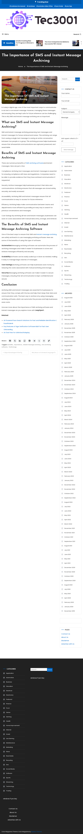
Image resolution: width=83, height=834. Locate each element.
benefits (10, 345)
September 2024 (70, 393)
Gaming (67, 210)
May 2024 (67, 411)
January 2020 (68, 607)
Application (68, 166)
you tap (69, 6)
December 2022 (69, 485)
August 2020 (68, 585)
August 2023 (68, 450)
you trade (59, 6)
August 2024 (68, 398)
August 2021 (68, 546)
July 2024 (67, 402)
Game (66, 205)
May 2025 (67, 359)
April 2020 (67, 598)
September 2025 (70, 341)
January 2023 (68, 480)
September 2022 (70, 498)
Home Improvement (71, 218)
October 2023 (68, 441)
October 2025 (68, 337)
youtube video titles (45, 6)
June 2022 (67, 511)
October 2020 (68, 576)
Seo (65, 258)
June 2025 (67, 354)
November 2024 (69, 385)
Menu (7, 34)
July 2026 (67, 302)
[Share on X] (15, 341)
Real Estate (68, 249)
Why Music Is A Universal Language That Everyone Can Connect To (44, 352)
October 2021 (68, 537)
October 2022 (68, 493)
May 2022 (67, 515)
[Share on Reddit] (34, 341)
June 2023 (67, 459)
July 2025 (67, 350)
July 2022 (67, 507)
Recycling (67, 253)
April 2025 (67, 363)
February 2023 (69, 476)
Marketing (67, 240)
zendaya (31, 6)
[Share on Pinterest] (29, 341)
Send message (68, 149)
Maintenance (68, 236)
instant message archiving (47, 234)
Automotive (68, 171)
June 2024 (67, 406)
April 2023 (67, 467)
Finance (67, 197)
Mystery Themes (36, 832)
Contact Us (65, 634)
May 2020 (67, 594)
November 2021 (69, 533)
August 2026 (68, 298)
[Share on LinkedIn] (20, 341)
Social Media (68, 262)
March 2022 (68, 524)
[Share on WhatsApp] (25, 341)
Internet (66, 223)
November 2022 (69, 489)
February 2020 (69, 602)
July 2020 (67, 589)
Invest (66, 227)
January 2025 (68, 376)
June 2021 (67, 554)
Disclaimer (65, 640)
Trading (66, 284)
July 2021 (67, 550)
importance (18, 345)
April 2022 (67, 520)
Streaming (67, 275)
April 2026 (67, 315)
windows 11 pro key (10, 799)
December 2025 (69, 328)
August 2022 (68, 502)
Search (76, 34)
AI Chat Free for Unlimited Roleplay (17, 332)
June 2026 (67, 306)
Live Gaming (68, 231)
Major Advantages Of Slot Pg (13, 352)
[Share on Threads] (44, 341)
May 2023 (67, 463)
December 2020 (69, 567)
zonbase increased (18, 6)
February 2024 (69, 424)
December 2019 (69, 611)
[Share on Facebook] (10, 341)
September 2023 (70, 446)
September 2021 (69, 541)
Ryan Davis (21, 92)
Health (66, 214)
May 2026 (67, 311)
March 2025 (68, 367)
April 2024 (67, 415)
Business (67, 175)
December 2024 (69, 380)
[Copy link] (49, 341)
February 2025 (69, 372)
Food (66, 201)
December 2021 (69, 528)
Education (67, 179)
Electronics (68, 188)
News (66, 245)
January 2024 (68, 428)
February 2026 (69, 319)
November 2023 (69, 437)
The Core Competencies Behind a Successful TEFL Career (54, 43)
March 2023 (68, 472)
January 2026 (68, 324)
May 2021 (67, 559)
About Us (64, 637)
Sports (66, 271)
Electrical (67, 184)
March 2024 (68, 419)
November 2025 (69, 332)
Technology (12, 347)
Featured (67, 192)
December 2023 (69, 433)
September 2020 (70, 581)
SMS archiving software (35, 163)
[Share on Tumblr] (39, 341)
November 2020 (69, 572)
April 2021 (67, 563)
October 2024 (69, 389)
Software (67, 266)
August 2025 (68, 346)
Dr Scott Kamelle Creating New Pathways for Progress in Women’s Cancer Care (18, 43)
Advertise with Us (67, 644)
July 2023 (67, 454)
